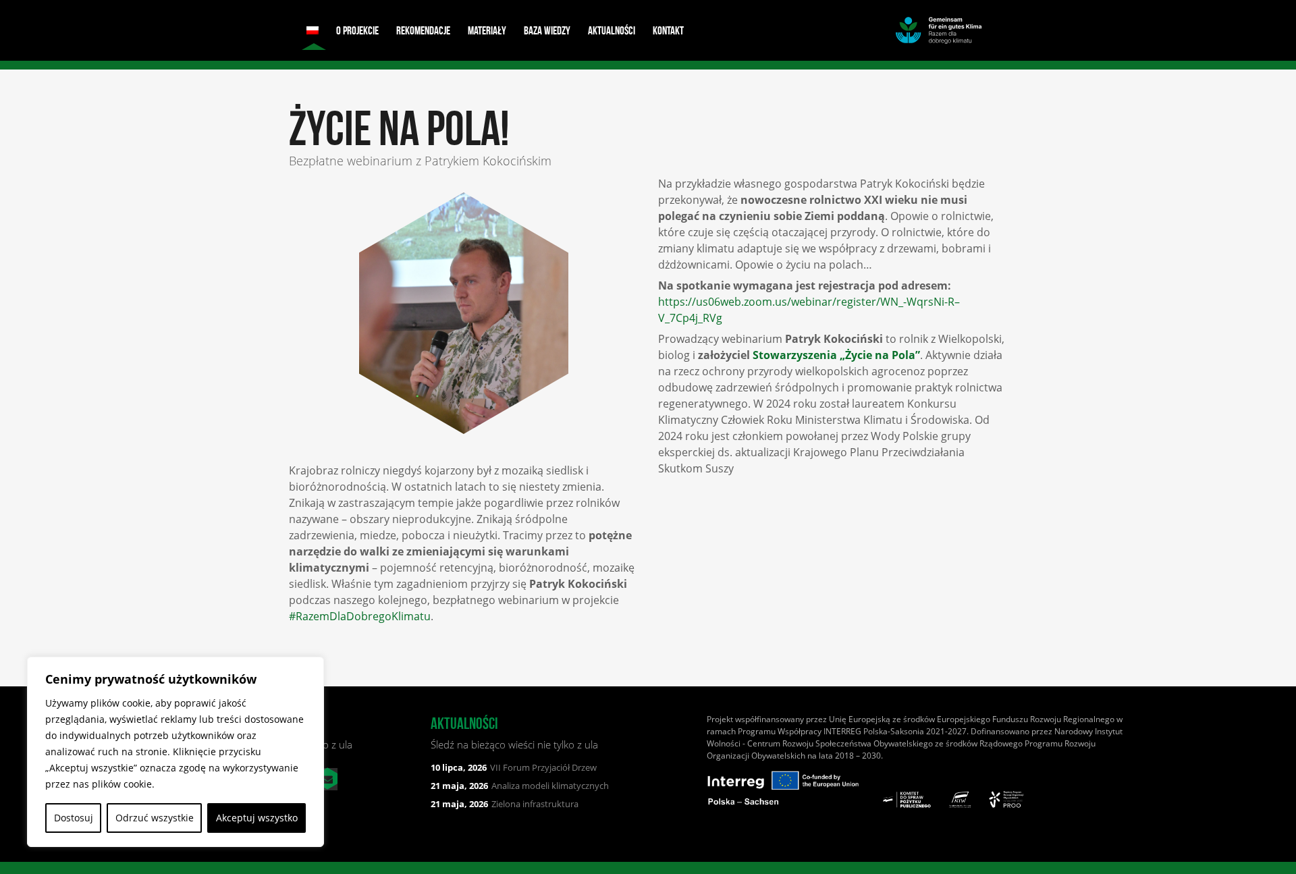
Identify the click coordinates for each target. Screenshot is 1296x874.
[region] (175, 752)
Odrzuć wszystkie (154, 817)
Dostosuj (73, 817)
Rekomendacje (423, 30)
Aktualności (611, 30)
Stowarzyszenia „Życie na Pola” (836, 355)
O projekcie (357, 30)
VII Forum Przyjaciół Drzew (514, 767)
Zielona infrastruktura (504, 804)
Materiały (487, 30)
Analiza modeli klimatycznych (520, 786)
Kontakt (668, 30)
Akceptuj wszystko (257, 817)
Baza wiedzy (547, 30)
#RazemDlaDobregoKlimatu (360, 616)
